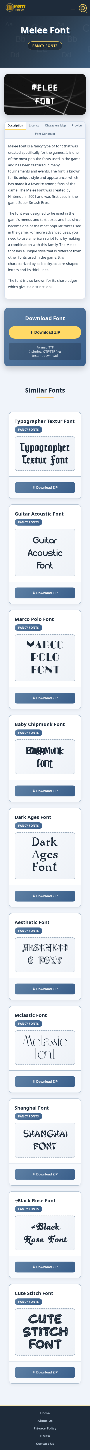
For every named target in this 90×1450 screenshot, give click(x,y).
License (34, 125)
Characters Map (55, 125)
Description (15, 125)
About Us (45, 1420)
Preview (77, 125)
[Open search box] (83, 8)
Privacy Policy (45, 1428)
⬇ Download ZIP (45, 332)
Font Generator (45, 133)
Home (45, 1413)
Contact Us (45, 1443)
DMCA (45, 1436)
